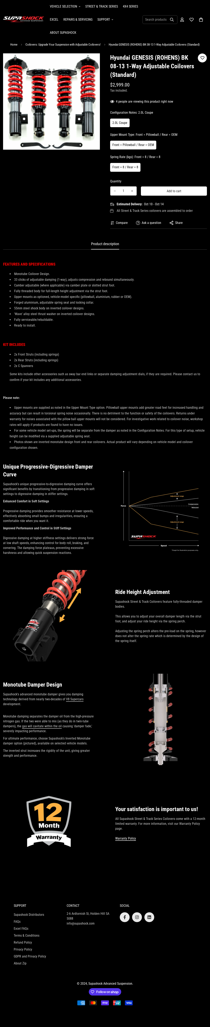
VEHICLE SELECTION (63, 6)
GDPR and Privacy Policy (30, 956)
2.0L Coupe (119, 123)
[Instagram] (137, 917)
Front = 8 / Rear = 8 (125, 167)
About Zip (20, 963)
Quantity (115, 181)
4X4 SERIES (130, 6)
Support (103, 19)
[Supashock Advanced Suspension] (23, 20)
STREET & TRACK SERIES (101, 6)
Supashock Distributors (29, 915)
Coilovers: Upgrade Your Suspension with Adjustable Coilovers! (63, 44)
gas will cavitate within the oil (42, 726)
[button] (201, 19)
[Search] (172, 19)
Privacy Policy (23, 949)
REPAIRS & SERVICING (77, 19)
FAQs (17, 922)
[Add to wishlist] (202, 58)
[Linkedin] (149, 917)
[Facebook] (125, 917)
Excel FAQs (21, 928)
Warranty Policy (125, 838)
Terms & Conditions (26, 935)
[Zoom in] (91, 62)
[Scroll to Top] (202, 1004)
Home (13, 44)
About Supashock (63, 33)
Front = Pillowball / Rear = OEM (133, 145)
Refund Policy (23, 942)
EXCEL (54, 19)
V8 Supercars (74, 699)
